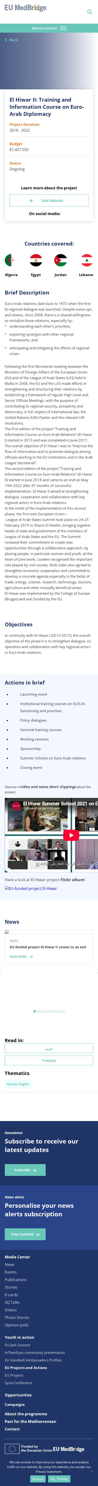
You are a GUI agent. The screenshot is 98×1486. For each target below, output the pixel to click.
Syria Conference (18, 1382)
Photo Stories (17, 1317)
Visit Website (52, 200)
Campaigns (14, 1404)
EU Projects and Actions (26, 1367)
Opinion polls (17, 1325)
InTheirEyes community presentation (35, 1352)
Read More (18, 957)
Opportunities (18, 1395)
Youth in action (19, 1337)
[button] (35, 1011)
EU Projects (14, 1375)
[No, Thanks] (92, 1471)
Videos (11, 1310)
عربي (49, 1048)
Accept (38, 1479)
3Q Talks (12, 1302)
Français (49, 1060)
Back (13, 39)
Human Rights (18, 1084)
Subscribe (22, 1170)
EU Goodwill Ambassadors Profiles (33, 1360)
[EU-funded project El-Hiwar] (31, 888)
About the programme (26, 1414)
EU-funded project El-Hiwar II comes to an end (48, 947)
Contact (12, 1429)
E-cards (11, 1294)
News (10, 1264)
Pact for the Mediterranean (30, 1421)
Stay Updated (22, 1234)
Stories (11, 1287)
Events (11, 1272)
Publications (16, 1279)
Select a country (45, 28)
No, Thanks (59, 1479)
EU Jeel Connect (17, 1345)
